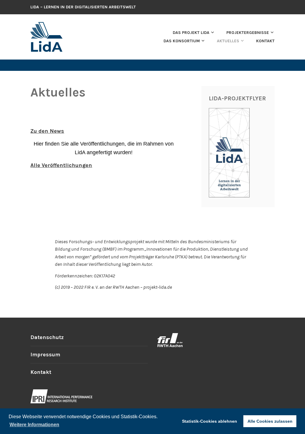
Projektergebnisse (247, 32)
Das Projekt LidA (191, 32)
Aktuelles (228, 40)
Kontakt (265, 40)
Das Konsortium (182, 40)
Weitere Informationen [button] (34, 424)
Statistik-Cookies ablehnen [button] (209, 421)
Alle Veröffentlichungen (61, 165)
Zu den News (47, 131)
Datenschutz (47, 337)
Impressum (45, 354)
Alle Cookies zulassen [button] (270, 421)
